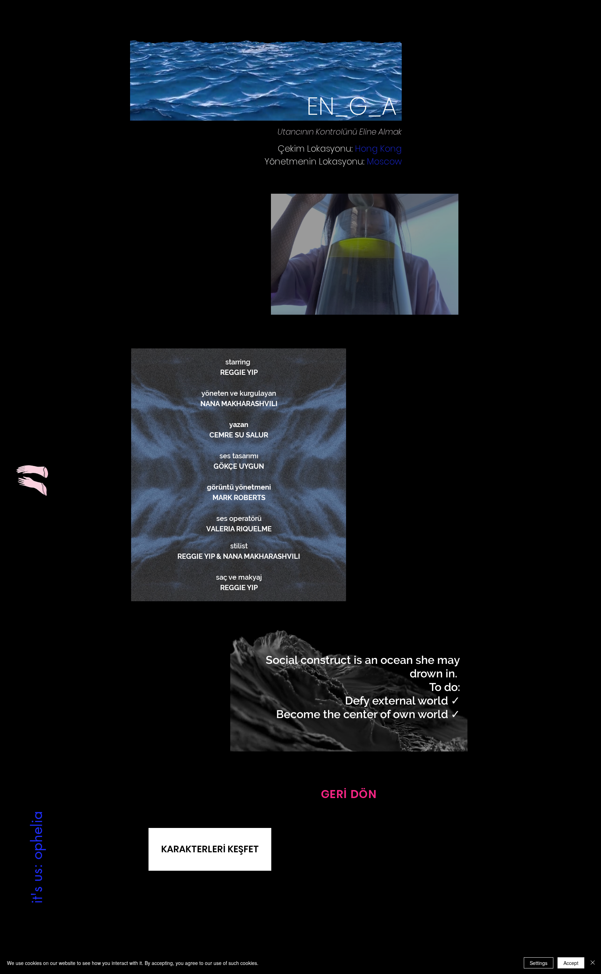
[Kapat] (592, 962)
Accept (570, 962)
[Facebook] (307, 942)
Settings (538, 962)
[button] (364, 254)
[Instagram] (294, 942)
